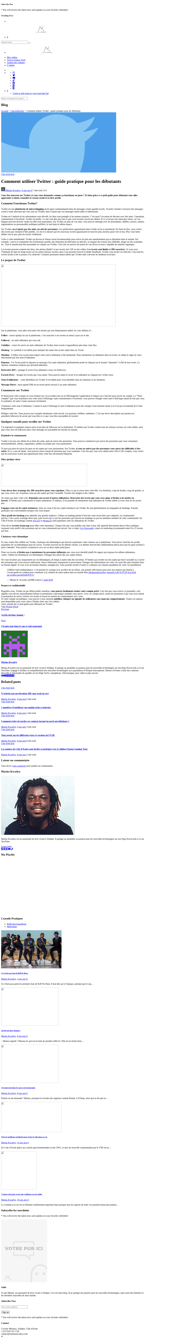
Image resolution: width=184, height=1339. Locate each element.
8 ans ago (26, 190)
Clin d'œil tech (17, 111)
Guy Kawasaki (86, 528)
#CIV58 (123, 572)
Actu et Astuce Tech (16, 60)
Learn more (6, 846)
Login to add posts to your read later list (31, 93)
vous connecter (19, 766)
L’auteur (11, 65)
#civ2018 (132, 572)
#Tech (15, 606)
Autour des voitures (16, 62)
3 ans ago (21, 979)
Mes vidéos (12, 57)
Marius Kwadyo (13, 190)
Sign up (5, 1312)
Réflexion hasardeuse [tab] (16, 924)
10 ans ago (22, 1142)
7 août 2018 (47, 580)
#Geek (9, 606)
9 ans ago (21, 727)
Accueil (4, 111)
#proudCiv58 (113, 572)
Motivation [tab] (12, 926)
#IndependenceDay (97, 572)
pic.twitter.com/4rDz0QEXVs (20, 575)
